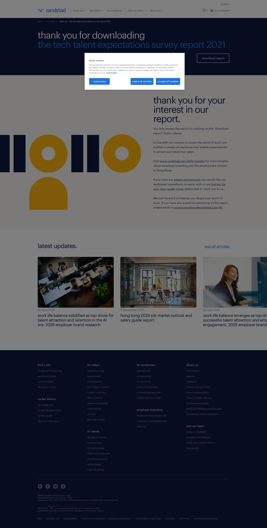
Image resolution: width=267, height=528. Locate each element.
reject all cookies (142, 81)
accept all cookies (168, 81)
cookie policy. (111, 73)
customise (99, 81)
